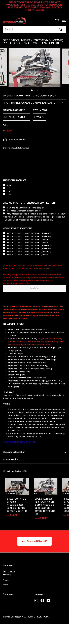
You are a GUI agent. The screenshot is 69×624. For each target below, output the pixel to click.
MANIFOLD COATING (14, 110)
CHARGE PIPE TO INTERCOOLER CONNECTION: (29, 203)
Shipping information (14, 452)
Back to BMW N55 (36, 541)
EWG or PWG (40, 110)
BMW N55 (21, 471)
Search (6, 580)
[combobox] (34, 29)
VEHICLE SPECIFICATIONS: (18, 228)
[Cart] (57, 20)
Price (5, 125)
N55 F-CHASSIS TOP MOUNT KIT (19, 442)
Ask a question (11, 459)
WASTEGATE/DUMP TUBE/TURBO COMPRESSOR (29, 96)
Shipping (6, 148)
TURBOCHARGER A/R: (15, 180)
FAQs (5, 584)
